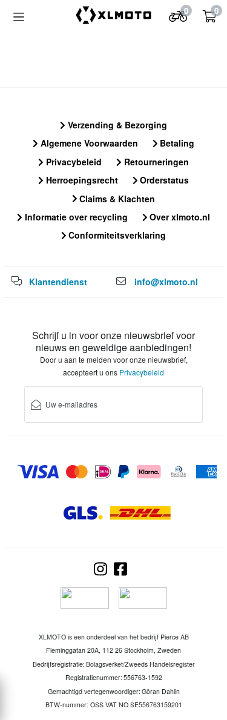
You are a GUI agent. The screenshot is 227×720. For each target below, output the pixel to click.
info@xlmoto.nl (166, 282)
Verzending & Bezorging (116, 125)
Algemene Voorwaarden (88, 143)
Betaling (175, 143)
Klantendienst (58, 282)
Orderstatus (163, 180)
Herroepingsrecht (81, 180)
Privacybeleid (73, 162)
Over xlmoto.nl (178, 217)
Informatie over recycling (75, 217)
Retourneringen (155, 162)
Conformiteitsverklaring (116, 235)
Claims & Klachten (116, 199)
